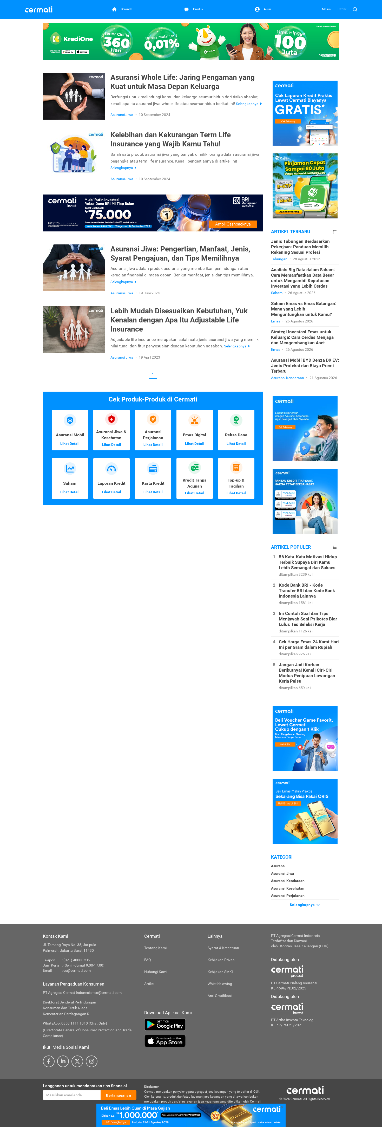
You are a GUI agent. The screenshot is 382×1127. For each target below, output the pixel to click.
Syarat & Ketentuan (223, 948)
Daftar (342, 9)
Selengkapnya (303, 905)
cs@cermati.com (77, 970)
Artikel (149, 984)
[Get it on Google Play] (203, 1024)
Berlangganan (118, 1095)
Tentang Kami (155, 948)
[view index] (335, 232)
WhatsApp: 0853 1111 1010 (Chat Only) (75, 1023)
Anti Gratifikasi (220, 996)
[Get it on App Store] (203, 1041)
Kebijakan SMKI (220, 972)
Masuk (326, 9)
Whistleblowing (220, 984)
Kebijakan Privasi (221, 960)
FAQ (147, 960)
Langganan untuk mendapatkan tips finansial (85, 1085)
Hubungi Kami (155, 972)
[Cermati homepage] (305, 1089)
